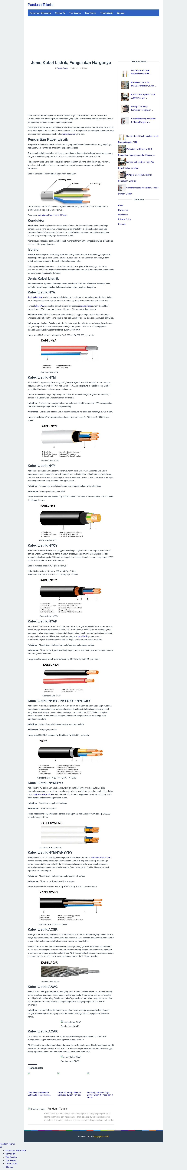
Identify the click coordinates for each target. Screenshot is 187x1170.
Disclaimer (123, 214)
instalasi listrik (85, 305)
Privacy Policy (124, 219)
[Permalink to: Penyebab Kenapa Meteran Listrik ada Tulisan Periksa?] (70, 1081)
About (120, 205)
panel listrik (83, 636)
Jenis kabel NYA (35, 297)
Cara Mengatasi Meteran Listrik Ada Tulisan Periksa (39, 1093)
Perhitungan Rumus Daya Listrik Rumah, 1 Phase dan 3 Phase (100, 1095)
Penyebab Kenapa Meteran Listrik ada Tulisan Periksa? (69, 1093)
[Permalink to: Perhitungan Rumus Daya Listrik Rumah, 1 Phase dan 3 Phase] (100, 1081)
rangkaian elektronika (42, 794)
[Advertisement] (93, 38)
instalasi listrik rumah (101, 857)
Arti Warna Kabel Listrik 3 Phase (52, 215)
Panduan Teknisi (40, 5)
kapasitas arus (68, 133)
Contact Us (123, 209)
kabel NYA (39, 305)
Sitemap (122, 223)
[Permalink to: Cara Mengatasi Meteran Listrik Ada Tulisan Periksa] (41, 1081)
